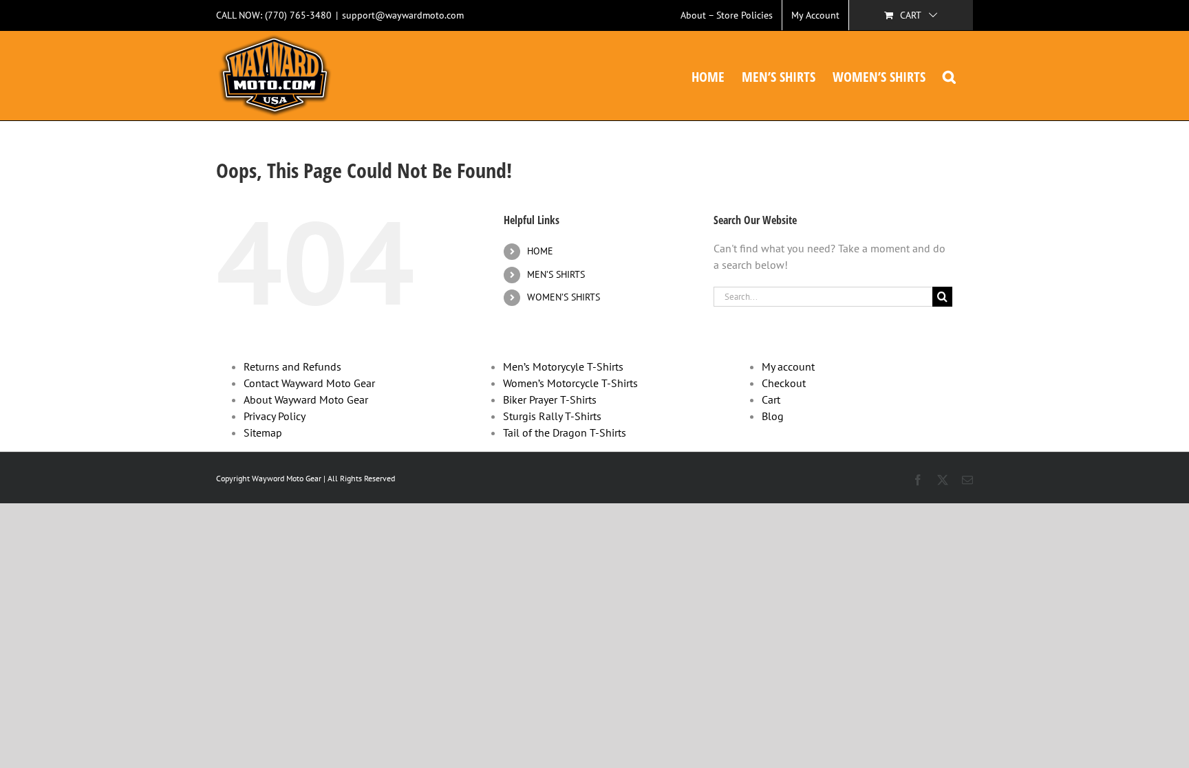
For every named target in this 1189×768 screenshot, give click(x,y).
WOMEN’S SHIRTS (563, 297)
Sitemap (263, 432)
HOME (540, 251)
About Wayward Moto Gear (306, 399)
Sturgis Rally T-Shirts (552, 416)
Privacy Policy (275, 416)
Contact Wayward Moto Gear (309, 383)
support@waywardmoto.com (403, 15)
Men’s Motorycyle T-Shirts (563, 366)
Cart (771, 399)
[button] (949, 75)
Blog (773, 416)
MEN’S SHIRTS (556, 274)
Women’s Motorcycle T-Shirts (570, 383)
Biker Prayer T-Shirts (550, 399)
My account (788, 366)
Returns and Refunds (292, 366)
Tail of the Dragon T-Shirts (564, 432)
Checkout (784, 383)
